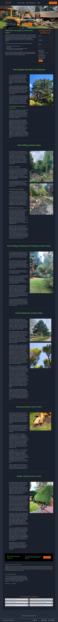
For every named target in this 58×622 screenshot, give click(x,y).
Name (40, 35)
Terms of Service (51, 620)
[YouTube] (34, 620)
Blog (27, 2)
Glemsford (7, 577)
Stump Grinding (42, 56)
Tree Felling (42, 51)
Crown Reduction (43, 55)
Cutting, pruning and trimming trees (15, 275)
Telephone (41, 40)
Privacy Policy (44, 620)
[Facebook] (33, 620)
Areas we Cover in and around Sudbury (29, 615)
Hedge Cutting (42, 58)
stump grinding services (18, 451)
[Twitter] (36, 620)
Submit (40, 60)
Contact (38, 2)
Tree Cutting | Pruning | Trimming (44, 53)
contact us (11, 583)
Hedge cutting (11, 527)
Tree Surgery (42, 50)
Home (19, 2)
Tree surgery (11, 74)
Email (40, 44)
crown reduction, (14, 365)
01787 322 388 (52, 2)
